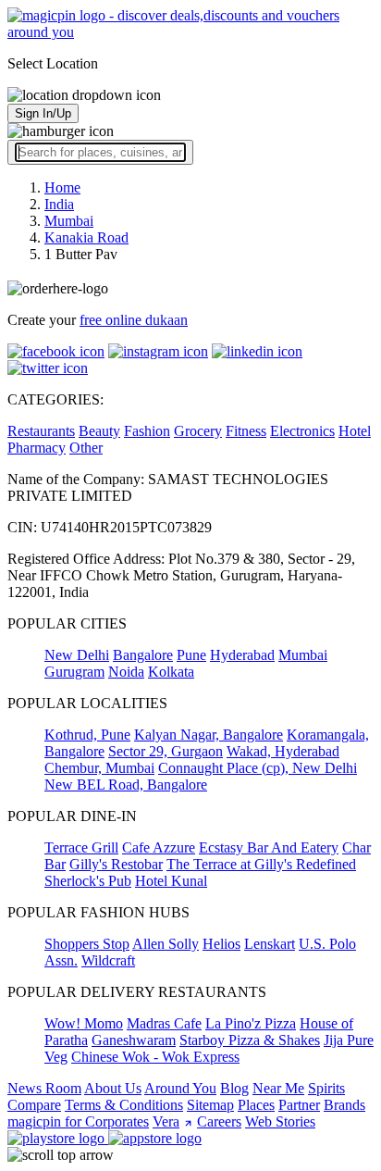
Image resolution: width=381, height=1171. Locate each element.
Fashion (147, 431)
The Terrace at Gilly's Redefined (261, 864)
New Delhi (76, 655)
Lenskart (269, 944)
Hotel (354, 431)
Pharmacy (36, 447)
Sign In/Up (43, 113)
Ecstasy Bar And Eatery (268, 847)
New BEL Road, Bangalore (125, 784)
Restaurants (41, 431)
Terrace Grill (81, 847)
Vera (166, 1121)
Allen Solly (165, 944)
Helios (221, 944)
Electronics (302, 431)
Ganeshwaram (134, 1040)
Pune (191, 655)
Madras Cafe (164, 1023)
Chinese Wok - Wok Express (155, 1057)
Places (256, 1105)
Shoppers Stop (86, 944)
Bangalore (143, 655)
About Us (112, 1088)
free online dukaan (134, 320)
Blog (234, 1088)
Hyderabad (242, 655)
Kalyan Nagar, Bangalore (208, 734)
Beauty (99, 431)
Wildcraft (108, 960)
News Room (44, 1088)
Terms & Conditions (124, 1105)
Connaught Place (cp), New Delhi (257, 768)
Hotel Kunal (171, 881)
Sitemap (210, 1105)
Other (86, 447)
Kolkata (171, 671)
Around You (180, 1088)
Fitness (246, 431)
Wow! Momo (83, 1023)
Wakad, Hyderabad (283, 751)
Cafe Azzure (158, 847)
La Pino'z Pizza (250, 1023)
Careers (219, 1121)
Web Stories (280, 1121)
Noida (126, 671)
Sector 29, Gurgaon (165, 751)
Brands (344, 1105)
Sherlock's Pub (87, 881)
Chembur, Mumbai (99, 768)
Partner (299, 1105)
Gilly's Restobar (116, 864)
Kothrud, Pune (87, 734)
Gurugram (74, 671)
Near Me (278, 1088)
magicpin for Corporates (78, 1121)
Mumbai (302, 655)
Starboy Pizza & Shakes (249, 1040)
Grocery (198, 431)
